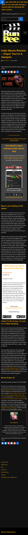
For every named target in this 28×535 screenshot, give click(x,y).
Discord (10, 407)
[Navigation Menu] (25, 32)
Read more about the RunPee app (14, 197)
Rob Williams (6, 60)
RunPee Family (5, 472)
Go (21, 19)
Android (23, 13)
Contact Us (4, 469)
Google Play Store (18, 308)
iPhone (19, 13)
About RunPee (4, 462)
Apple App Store (9, 308)
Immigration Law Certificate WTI (9, 477)
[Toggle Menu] (2, 2)
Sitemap (3, 474)
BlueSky (14, 407)
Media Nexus (4, 464)
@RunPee (3, 407)
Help (2, 467)
